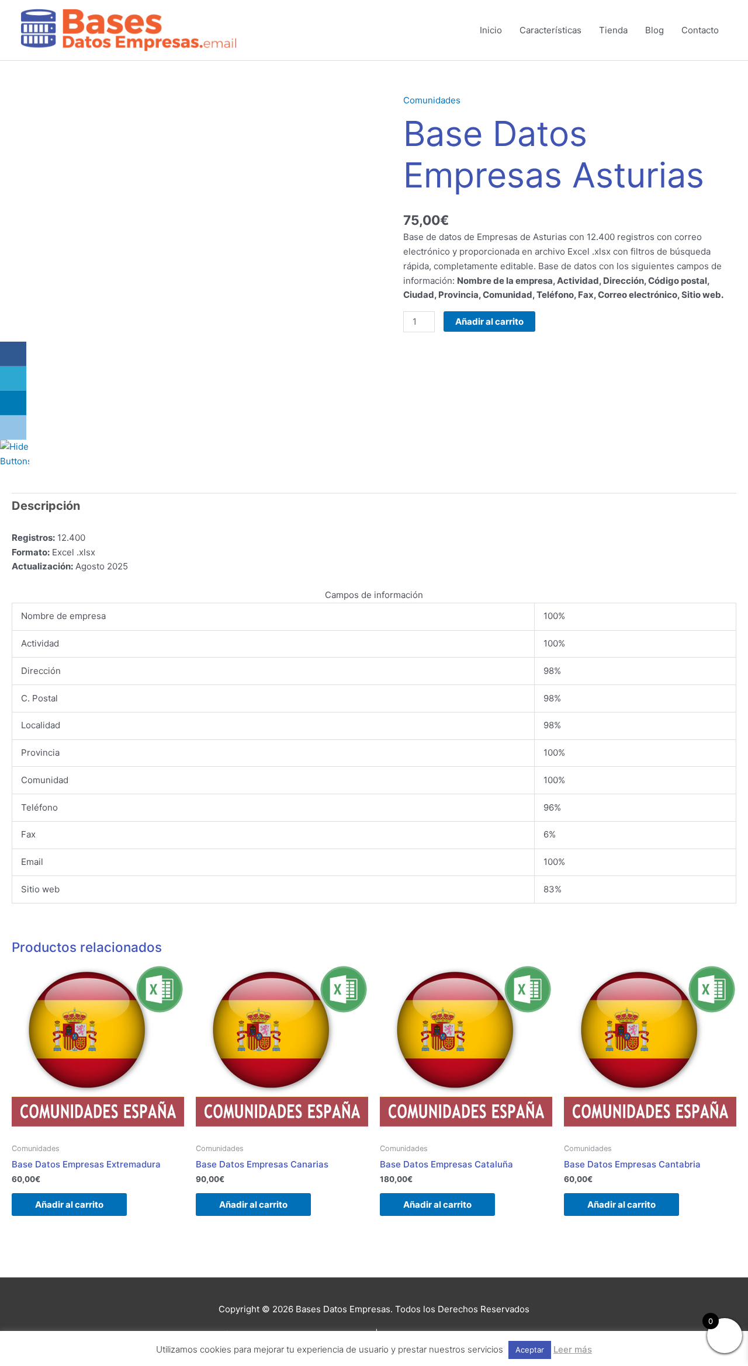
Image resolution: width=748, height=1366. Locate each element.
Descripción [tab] (46, 506)
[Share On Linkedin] (13, 403)
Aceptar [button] (529, 1349)
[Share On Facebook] (13, 354)
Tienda (613, 30)
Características (550, 30)
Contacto (700, 30)
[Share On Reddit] (13, 427)
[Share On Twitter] (13, 378)
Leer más (572, 1349)
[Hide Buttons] (14, 453)
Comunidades (431, 100)
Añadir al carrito (489, 321)
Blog (654, 30)
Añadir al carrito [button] (69, 1204)
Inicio (491, 30)
